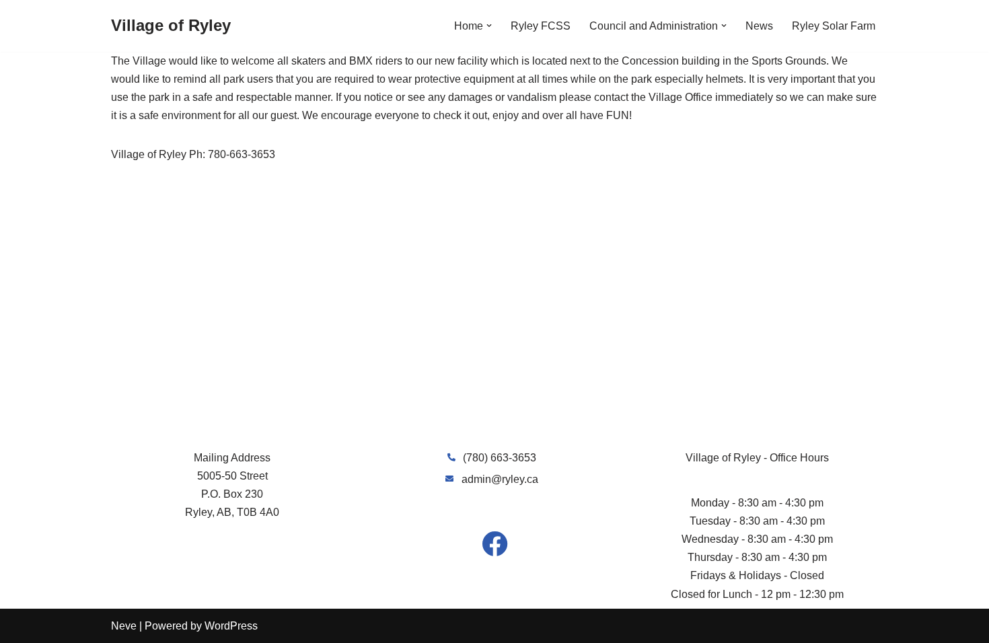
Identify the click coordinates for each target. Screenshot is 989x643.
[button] (489, 25)
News (759, 26)
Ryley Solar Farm (833, 26)
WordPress (231, 626)
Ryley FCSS (541, 26)
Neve (124, 626)
